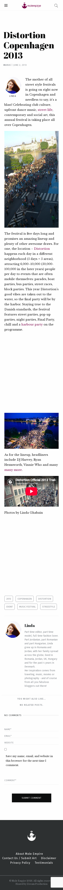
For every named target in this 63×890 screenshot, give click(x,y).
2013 (8, 598)
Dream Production (37, 884)
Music (7, 65)
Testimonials (44, 862)
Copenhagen (25, 598)
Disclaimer (48, 858)
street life (45, 110)
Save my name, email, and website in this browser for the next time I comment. (29, 761)
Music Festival (27, 606)
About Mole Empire (29, 853)
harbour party (32, 324)
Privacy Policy (20, 862)
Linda (12, 96)
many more (13, 470)
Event (9, 606)
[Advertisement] (31, 372)
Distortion (42, 248)
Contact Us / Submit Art (19, 858)
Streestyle (48, 606)
